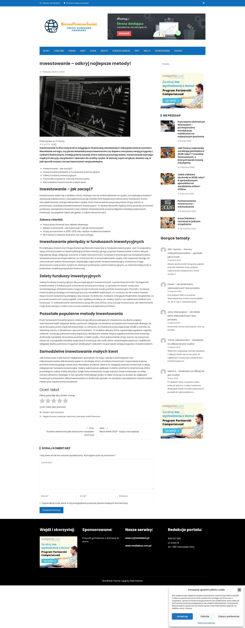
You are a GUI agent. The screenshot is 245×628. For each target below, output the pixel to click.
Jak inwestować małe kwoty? (55, 357)
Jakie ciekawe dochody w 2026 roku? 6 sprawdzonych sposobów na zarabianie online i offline (191, 182)
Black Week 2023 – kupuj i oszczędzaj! (119, 430)
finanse (52, 416)
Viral (124, 580)
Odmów (204, 616)
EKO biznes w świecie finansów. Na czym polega (68, 234)
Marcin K (172, 371)
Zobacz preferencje (228, 616)
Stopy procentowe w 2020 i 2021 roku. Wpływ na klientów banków (77, 231)
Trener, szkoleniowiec (179, 340)
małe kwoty (71, 416)
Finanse (72, 51)
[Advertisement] (122, 607)
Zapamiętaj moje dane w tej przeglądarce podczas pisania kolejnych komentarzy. (85, 503)
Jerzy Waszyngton (177, 311)
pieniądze (81, 416)
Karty (83, 51)
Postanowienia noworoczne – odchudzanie (187, 204)
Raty (137, 51)
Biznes (46, 51)
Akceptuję (182, 616)
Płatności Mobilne (121, 51)
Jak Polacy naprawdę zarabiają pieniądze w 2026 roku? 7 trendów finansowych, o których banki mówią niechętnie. (191, 155)
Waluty (147, 51)
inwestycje (61, 416)
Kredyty (104, 51)
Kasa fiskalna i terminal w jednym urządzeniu (189, 221)
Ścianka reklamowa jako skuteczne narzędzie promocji (70, 431)
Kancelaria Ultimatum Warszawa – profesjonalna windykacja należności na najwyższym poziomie (191, 129)
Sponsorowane (162, 51)
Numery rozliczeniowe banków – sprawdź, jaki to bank (185, 253)
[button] (239, 589)
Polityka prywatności (206, 623)
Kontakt (178, 51)
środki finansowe (93, 416)
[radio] (42, 401)
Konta (93, 51)
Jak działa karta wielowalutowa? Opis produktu (184, 315)
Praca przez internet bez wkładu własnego (65, 224)
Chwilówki (59, 51)
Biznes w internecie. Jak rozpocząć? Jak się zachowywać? (73, 227)
